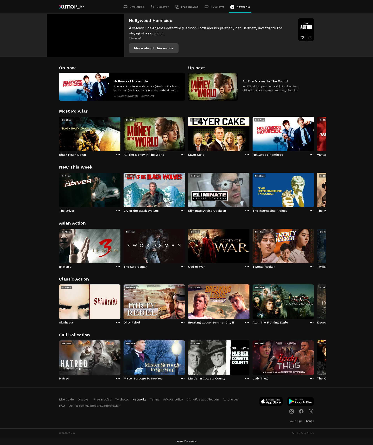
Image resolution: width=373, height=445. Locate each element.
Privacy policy (173, 399)
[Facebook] (301, 411)
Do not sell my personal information (94, 405)
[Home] (72, 7)
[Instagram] (292, 411)
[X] (311, 411)
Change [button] (309, 420)
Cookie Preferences (186, 441)
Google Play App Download (300, 402)
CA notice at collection (203, 399)
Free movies (189, 6)
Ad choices (230, 399)
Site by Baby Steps (303, 433)
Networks (243, 6)
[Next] (314, 133)
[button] (154, 48)
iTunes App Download (271, 402)
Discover (163, 6)
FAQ (62, 405)
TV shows (217, 6)
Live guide (137, 6)
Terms (154, 399)
